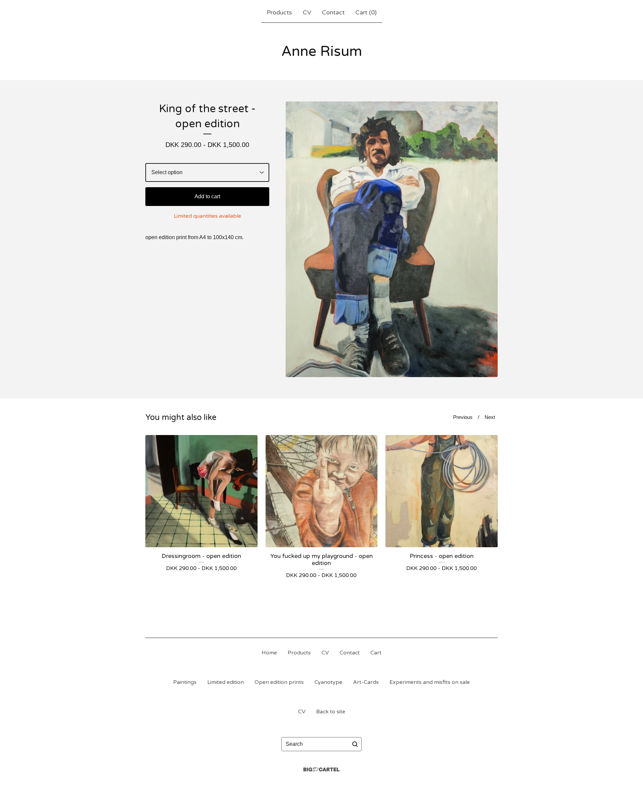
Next (490, 417)
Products (279, 12)
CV (307, 12)
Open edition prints (279, 682)
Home (269, 652)
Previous (463, 417)
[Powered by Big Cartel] (321, 769)
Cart (375, 652)
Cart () (366, 12)
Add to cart (207, 196)
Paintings (185, 682)
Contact (333, 12)
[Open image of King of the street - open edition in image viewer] (392, 239)
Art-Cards (366, 682)
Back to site (330, 711)
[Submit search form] (355, 744)
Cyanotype (328, 682)
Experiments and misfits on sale (429, 682)
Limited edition (225, 682)
